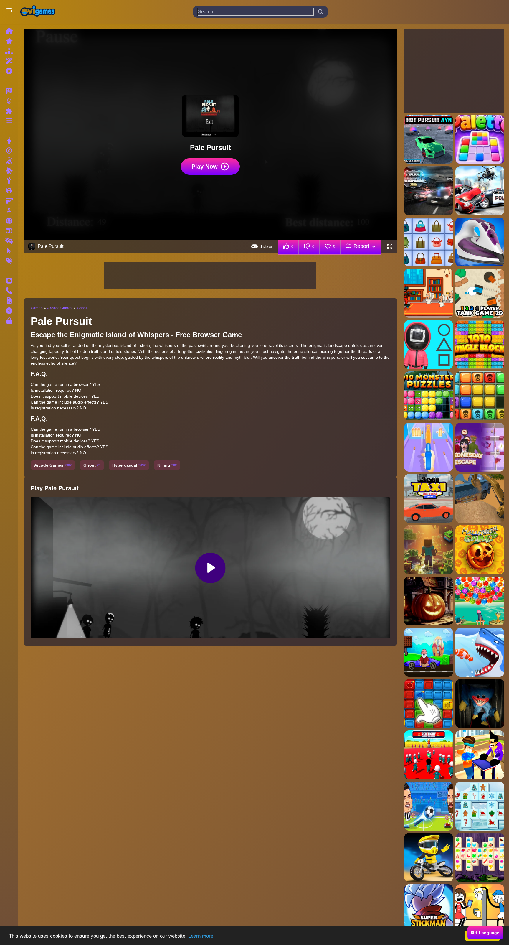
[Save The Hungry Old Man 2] (428, 652)
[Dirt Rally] (428, 857)
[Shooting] (9, 161)
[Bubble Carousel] (479, 601)
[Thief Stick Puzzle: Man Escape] (479, 908)
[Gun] (9, 201)
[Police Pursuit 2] (479, 190)
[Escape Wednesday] (479, 447)
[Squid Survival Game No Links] (428, 754)
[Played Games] (9, 71)
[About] (9, 311)
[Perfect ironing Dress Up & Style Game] (479, 242)
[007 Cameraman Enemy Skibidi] (428, 293)
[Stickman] (9, 181)
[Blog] (9, 281)
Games (37, 308)
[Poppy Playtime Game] (479, 703)
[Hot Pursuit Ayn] (428, 139)
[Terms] (9, 301)
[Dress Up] (9, 141)
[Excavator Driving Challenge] (479, 498)
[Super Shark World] (479, 652)
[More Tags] (9, 261)
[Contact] (9, 291)
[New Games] (9, 41)
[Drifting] (9, 241)
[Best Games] (9, 51)
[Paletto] (479, 139)
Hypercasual (129, 465)
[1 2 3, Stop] (428, 344)
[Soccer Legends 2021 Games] (428, 806)
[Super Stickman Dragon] (428, 908)
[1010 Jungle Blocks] (479, 344)
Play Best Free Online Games (37, 11)
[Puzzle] (9, 111)
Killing (167, 465)
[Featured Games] (9, 61)
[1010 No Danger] (479, 395)
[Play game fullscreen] (389, 246)
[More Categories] (9, 121)
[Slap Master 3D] (479, 754)
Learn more (200, 936)
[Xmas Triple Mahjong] (479, 806)
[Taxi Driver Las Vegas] (428, 498)
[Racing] (9, 91)
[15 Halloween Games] (479, 549)
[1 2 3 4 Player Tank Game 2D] (479, 293)
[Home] (9, 31)
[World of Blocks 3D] (428, 549)
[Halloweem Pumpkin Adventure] (428, 601)
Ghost (82, 308)
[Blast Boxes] (428, 703)
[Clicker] (9, 251)
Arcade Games (59, 308)
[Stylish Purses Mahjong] (428, 242)
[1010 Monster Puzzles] (428, 395)
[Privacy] (9, 321)
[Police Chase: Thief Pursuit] (428, 190)
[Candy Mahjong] (479, 857)
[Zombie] (9, 171)
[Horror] (9, 221)
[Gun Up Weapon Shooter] (428, 447)
